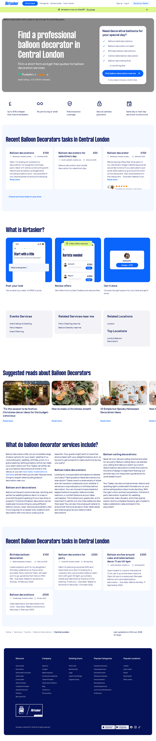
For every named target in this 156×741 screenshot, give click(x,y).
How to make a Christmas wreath (71, 408)
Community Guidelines (49, 676)
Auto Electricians (99, 673)
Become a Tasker (141, 3)
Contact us (46, 690)
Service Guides (21, 683)
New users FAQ (21, 697)
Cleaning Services (100, 669)
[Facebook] (131, 727)
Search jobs (20, 676)
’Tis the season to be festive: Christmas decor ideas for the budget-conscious (26, 412)
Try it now (91, 9)
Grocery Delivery (99, 679)
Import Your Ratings (75, 676)
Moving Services (99, 683)
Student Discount (22, 690)
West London (127, 679)
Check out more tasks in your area (25, 196)
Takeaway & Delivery (100, 676)
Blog (43, 686)
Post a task (30, 3)
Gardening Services (100, 686)
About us (45, 666)
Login (71, 673)
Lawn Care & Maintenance (102, 690)
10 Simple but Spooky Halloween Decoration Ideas (119, 410)
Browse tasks (73, 669)
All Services (98, 693)
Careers (45, 669)
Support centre (74, 679)
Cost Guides (20, 679)
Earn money (20, 669)
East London (127, 669)
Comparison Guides (22, 686)
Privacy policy (46, 693)
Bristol (125, 673)
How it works (20, 666)
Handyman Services (100, 666)
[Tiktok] (139, 727)
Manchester (127, 676)
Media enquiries (47, 673)
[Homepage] (11, 3)
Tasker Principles (47, 679)
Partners (18, 693)
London (125, 666)
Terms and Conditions (49, 683)
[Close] (147, 9)
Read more (15, 179)
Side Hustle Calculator (23, 673)
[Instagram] (135, 727)
